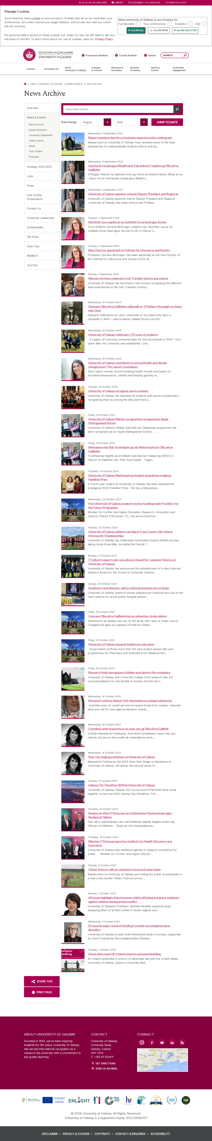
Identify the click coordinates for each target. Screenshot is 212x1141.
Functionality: (126, 23)
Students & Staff (176, 2)
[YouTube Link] (162, 1042)
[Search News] (177, 109)
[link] (43, 1100)
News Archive (36, 124)
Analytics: (181, 23)
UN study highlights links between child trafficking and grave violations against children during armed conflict (133, 899)
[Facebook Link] (152, 1042)
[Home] (25, 84)
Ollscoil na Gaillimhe (94, 2)
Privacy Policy (104, 39)
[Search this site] (185, 55)
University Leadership (40, 218)
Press (30, 185)
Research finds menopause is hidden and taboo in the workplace (129, 672)
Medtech (32, 255)
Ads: (198, 23)
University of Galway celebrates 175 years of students (123, 334)
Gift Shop (33, 236)
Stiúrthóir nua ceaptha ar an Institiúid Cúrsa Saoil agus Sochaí (127, 222)
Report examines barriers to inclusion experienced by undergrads (130, 137)
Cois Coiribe (35, 151)
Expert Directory (38, 129)
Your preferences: (154, 23)
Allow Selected (187, 30)
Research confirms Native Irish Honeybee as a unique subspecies (130, 700)
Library (119, 2)
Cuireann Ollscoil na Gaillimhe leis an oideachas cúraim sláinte (127, 616)
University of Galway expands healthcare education (121, 644)
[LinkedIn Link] (172, 1042)
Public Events (36, 140)
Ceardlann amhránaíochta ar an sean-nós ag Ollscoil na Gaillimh (128, 729)
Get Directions (106, 1063)
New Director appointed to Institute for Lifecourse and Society (129, 250)
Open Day (33, 246)
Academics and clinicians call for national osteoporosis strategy (128, 588)
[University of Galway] (48, 55)
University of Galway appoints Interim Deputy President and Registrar (133, 194)
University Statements (41, 135)
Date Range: (69, 122)
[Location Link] (162, 1069)
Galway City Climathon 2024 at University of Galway (121, 785)
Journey (32, 265)
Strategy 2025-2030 (39, 166)
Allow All (137, 30)
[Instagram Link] (141, 1042)
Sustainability (35, 227)
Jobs (30, 176)
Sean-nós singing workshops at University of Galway (121, 757)
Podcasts (34, 156)
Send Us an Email (107, 1068)
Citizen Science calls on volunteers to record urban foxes (124, 869)
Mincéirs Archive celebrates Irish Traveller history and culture (128, 278)
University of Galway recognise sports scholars (118, 391)
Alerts (32, 146)
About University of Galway (47, 84)
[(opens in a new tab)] (44, 1103)
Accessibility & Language (145, 2)
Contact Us (34, 208)
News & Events (75, 84)
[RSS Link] (182, 1042)
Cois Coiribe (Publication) (35, 197)
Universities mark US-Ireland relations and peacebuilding (124, 954)
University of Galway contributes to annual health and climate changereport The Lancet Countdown (127, 364)
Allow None (161, 30)
